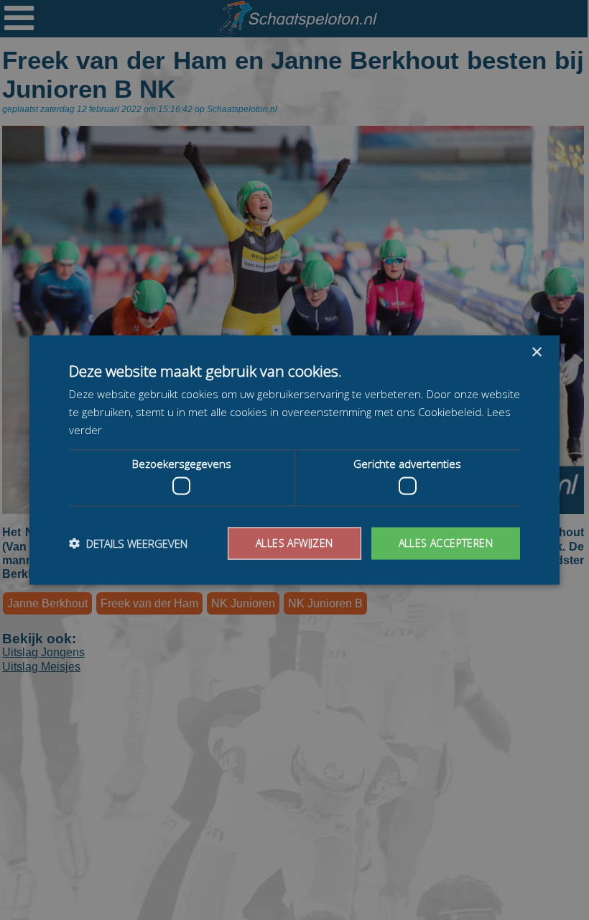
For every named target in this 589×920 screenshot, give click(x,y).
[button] (128, 543)
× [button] (536, 352)
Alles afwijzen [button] (294, 543)
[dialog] (294, 460)
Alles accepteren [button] (446, 543)
